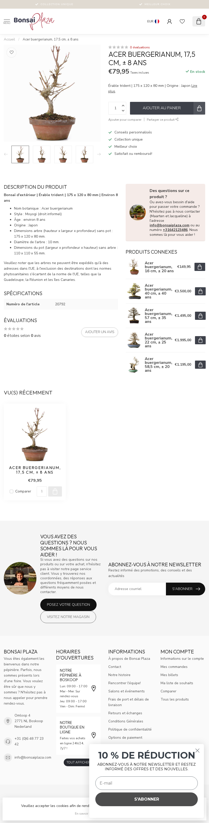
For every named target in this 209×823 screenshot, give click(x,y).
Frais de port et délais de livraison (128, 702)
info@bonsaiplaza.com (169, 225)
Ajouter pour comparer (124, 119)
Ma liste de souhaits (177, 683)
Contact (114, 666)
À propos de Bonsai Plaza (129, 658)
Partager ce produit (161, 119)
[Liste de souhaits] (182, 21)
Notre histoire (119, 675)
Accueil (9, 39)
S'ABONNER (146, 799)
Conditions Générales (125, 721)
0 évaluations (140, 47)
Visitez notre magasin (68, 616)
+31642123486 (175, 229)
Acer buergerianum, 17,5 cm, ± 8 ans (51, 39)
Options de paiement (125, 737)
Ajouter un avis (99, 332)
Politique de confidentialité (130, 729)
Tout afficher (78, 762)
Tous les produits (175, 699)
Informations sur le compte (182, 658)
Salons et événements (126, 691)
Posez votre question (68, 604)
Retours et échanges (125, 713)
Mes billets (169, 675)
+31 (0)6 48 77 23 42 (29, 741)
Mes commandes (174, 666)
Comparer (23, 491)
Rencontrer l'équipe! (124, 683)
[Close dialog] (197, 750)
